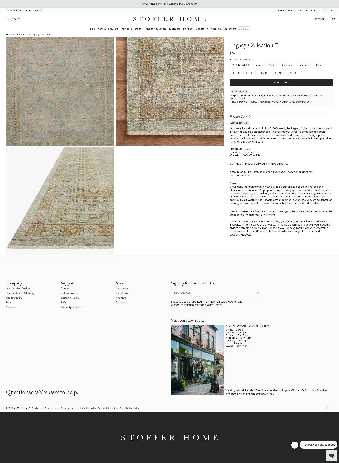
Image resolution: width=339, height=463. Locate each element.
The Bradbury (327, 10)
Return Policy (288, 102)
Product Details (240, 116)
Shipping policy (88, 408)
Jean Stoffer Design (286, 10)
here (305, 172)
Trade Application (71, 307)
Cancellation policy (129, 408)
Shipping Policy (269, 102)
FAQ (63, 302)
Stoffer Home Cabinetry (308, 10)
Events (10, 302)
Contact (65, 288)
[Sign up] (257, 292)
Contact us (303, 102)
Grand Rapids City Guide (288, 390)
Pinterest (121, 302)
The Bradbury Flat (262, 393)
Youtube (121, 297)
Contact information (108, 408)
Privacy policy (52, 408)
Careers (10, 307)
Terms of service (70, 408)
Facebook (122, 293)
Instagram (122, 288)
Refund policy (36, 408)
